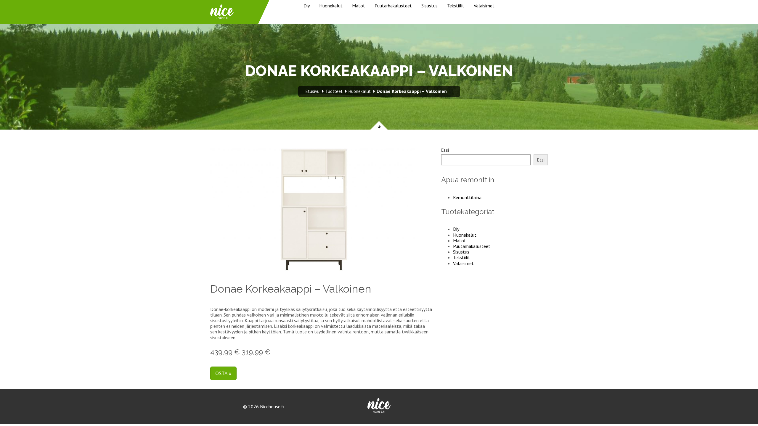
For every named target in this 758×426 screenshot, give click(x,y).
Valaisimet (484, 6)
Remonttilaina (467, 197)
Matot (358, 6)
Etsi (445, 150)
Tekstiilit (455, 6)
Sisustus (429, 6)
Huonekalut (331, 6)
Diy (306, 6)
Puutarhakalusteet (393, 6)
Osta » (223, 373)
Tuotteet (334, 91)
